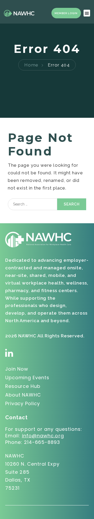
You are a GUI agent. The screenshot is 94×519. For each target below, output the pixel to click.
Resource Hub (22, 386)
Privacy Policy (22, 403)
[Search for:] (32, 204)
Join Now (16, 369)
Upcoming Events (27, 377)
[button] (87, 13)
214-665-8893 (42, 442)
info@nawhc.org (43, 435)
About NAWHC (23, 395)
